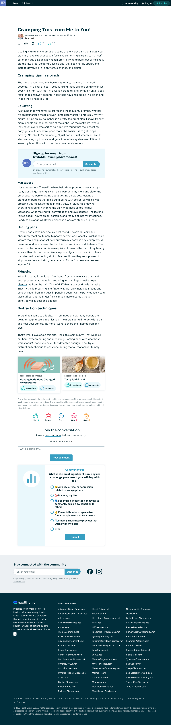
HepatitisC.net (99, 613)
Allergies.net (64, 618)
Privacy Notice (89, 170)
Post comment (61, 457)
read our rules (53, 435)
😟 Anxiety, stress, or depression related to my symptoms (74, 488)
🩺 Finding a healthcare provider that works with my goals (76, 522)
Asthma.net (63, 627)
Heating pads (26, 232)
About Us (18, 698)
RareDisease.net (134, 645)
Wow (73, 417)
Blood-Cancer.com (67, 650)
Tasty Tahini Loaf (74, 379)
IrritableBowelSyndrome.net (106, 645)
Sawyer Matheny (34, 35)
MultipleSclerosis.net (102, 686)
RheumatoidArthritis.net (138, 650)
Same (85, 417)
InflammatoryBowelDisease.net (107, 641)
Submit (75, 537)
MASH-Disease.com (102, 663)
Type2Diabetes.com (136, 686)
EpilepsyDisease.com (68, 691)
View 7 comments (60, 441)
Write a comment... (30, 448)
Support (47, 417)
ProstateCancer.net (135, 636)
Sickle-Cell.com (134, 654)
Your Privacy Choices (95, 698)
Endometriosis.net (67, 686)
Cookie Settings (116, 698)
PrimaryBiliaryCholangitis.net (140, 632)
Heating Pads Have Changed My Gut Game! (37, 381)
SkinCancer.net (133, 663)
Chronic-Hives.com (67, 668)
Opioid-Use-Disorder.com (139, 618)
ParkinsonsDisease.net (137, 622)
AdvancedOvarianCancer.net (72, 613)
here (27, 408)
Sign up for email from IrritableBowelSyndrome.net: (55, 155)
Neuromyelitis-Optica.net (138, 609)
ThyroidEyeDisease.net (137, 682)
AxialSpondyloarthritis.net (71, 641)
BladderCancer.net (67, 645)
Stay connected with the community (39, 564)
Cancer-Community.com (70, 654)
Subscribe (161, 3)
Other (58, 529)
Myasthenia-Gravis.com (104, 691)
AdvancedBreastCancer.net (72, 609)
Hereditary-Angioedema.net (106, 618)
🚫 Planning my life (66, 495)
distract (22, 284)
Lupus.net (97, 654)
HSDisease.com (100, 627)
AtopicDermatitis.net (68, 632)
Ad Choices (19, 702)
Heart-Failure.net (100, 609)
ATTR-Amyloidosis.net (69, 636)
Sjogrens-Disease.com (137, 659)
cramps (80, 86)
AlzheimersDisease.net (69, 622)
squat (76, 135)
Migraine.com (99, 682)
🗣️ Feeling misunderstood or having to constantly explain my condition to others (77, 503)
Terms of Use (42, 173)
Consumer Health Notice (70, 698)
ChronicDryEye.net (67, 663)
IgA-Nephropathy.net (102, 636)
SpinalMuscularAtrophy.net (139, 677)
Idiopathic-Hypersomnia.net (106, 632)
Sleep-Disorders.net (136, 668)
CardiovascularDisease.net (71, 659)
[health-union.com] (25, 603)
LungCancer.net (100, 650)
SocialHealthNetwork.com (139, 672)
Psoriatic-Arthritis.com (137, 641)
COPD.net (63, 677)
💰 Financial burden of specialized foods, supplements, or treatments (75, 514)
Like (34, 417)
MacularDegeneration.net (104, 659)
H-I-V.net (96, 622)
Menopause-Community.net (106, 668)
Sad (60, 417)
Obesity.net (131, 613)
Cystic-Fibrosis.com (68, 682)
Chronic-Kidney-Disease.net (72, 672)
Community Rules (135, 698)
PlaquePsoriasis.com (136, 627)
